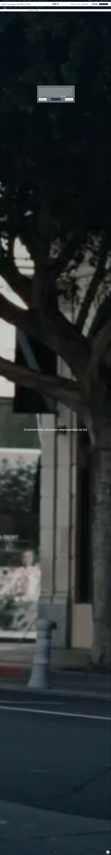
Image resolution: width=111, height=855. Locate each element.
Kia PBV (28, 4)
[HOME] (28, 10)
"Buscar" (101, 1)
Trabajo (26, 7)
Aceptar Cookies (42, 99)
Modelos (4, 4)
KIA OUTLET (94, 4)
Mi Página (90, 0)
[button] (97, 1)
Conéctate (21, 7)
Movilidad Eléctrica (21, 4)
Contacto (31, 7)
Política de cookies (63, 96)
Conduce (10, 7)
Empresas (73, 4)
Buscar (96, 0)
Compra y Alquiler (11, 4)
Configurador (104, 4)
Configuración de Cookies (56, 99)
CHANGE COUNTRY (106, 0)
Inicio (5, 7)
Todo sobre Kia (84, 4)
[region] (56, 93)
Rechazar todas (69, 99)
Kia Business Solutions (40, 7)
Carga (15, 7)
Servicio (78, 4)
